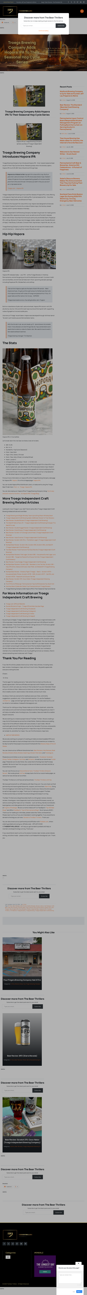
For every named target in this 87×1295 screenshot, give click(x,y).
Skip (74, 1291)
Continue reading (43, 30)
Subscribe (61, 26)
